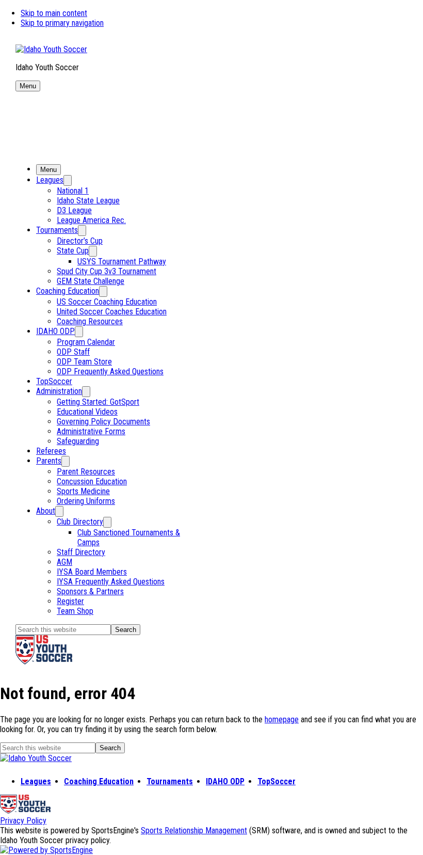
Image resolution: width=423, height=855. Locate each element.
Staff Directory (81, 552)
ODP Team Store (84, 362)
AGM (64, 562)
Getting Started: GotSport (98, 402)
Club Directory (80, 522)
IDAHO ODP (55, 331)
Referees (51, 451)
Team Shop (75, 611)
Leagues (49, 180)
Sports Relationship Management (194, 830)
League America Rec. (91, 220)
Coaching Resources (90, 321)
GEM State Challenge (90, 281)
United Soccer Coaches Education (112, 311)
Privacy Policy (23, 821)
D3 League (74, 210)
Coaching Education (67, 291)
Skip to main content (54, 13)
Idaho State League (88, 200)
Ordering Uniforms (86, 501)
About (45, 511)
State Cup (73, 251)
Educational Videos (87, 412)
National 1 (73, 191)
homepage (282, 719)
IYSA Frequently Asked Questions (111, 582)
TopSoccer (54, 381)
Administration (59, 391)
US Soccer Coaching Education (107, 302)
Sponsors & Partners (90, 591)
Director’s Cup (80, 241)
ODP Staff (73, 352)
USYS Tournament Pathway (121, 261)
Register (70, 601)
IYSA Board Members (92, 572)
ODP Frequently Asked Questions (110, 371)
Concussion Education (92, 481)
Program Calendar (86, 342)
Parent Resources (86, 472)
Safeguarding (78, 441)
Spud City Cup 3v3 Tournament (106, 271)
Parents (48, 461)
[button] (27, 86)
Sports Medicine (83, 491)
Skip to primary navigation (62, 23)
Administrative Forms (91, 431)
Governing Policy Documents (103, 421)
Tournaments (57, 230)
